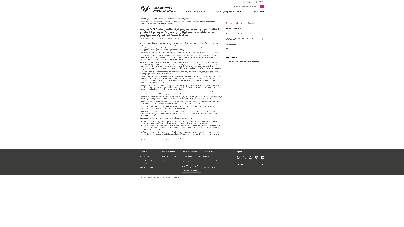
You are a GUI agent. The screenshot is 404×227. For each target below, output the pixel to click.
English (260, 2)
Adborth (251, 23)
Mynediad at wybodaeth (189, 170)
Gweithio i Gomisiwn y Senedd (212, 160)
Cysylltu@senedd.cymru (147, 160)
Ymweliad (257, 11)
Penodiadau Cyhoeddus (210, 167)
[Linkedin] (262, 157)
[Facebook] (238, 157)
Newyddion (185, 19)
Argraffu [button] (239, 23)
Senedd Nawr (173, 19)
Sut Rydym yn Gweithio (227, 11)
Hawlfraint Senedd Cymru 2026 (150, 177)
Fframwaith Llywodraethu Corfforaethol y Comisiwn (190, 166)
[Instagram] (250, 157)
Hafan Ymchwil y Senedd (168, 156)
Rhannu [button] (228, 23)
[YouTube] (256, 157)
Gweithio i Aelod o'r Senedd (211, 163)
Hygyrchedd (166, 177)
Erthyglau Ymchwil (167, 160)
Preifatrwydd (175, 177)
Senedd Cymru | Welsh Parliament (153, 19)
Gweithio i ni (207, 156)
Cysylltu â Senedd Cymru (147, 163)
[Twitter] (244, 157)
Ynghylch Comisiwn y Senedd (191, 156)
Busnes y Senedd (194, 11)
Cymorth (247, 2)
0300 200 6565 (145, 156)
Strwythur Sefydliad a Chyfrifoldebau (188, 160)
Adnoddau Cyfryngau (146, 167)
